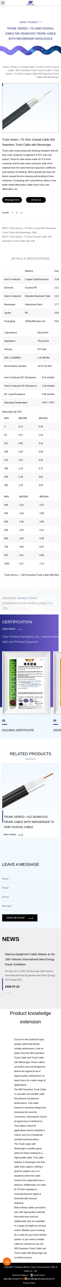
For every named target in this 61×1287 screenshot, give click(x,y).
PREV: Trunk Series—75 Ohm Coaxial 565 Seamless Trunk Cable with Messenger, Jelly (29, 230)
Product (32, 22)
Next (56, 108)
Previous (5, 108)
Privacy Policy (29, 1283)
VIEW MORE (9, 629)
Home (23, 22)
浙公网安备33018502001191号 (41, 1279)
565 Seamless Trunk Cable (32, 1089)
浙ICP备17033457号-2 (14, 1279)
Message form (12, 200)
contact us (36, 200)
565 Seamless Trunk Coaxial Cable (33, 70)
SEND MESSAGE (15, 918)
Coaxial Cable (27, 67)
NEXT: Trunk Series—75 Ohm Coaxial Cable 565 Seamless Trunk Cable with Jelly (27, 239)
